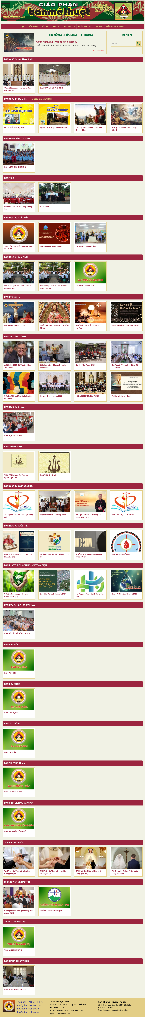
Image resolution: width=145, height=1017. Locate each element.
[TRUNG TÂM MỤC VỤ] (18, 937)
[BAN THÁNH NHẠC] (54, 462)
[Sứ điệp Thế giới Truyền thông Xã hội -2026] (18, 383)
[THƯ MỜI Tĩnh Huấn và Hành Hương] (90, 312)
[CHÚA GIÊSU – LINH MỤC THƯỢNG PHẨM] (54, 312)
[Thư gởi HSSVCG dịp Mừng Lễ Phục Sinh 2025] (90, 501)
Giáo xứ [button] (45, 26)
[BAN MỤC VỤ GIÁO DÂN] (90, 233)
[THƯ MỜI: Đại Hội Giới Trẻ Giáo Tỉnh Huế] (54, 541)
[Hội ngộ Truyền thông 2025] (54, 383)
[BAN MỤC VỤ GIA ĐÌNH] (90, 272)
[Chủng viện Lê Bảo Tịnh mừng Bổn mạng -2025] (18, 897)
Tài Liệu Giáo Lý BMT (41, 98)
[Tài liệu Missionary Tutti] (126, 383)
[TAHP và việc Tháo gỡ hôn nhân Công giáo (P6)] (90, 858)
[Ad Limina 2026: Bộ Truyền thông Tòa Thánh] (18, 352)
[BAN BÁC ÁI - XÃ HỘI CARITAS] (18, 620)
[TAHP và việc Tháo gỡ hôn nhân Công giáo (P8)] (18, 858)
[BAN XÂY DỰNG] (18, 699)
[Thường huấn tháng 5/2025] (54, 233)
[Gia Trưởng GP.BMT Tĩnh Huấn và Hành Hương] (18, 272)
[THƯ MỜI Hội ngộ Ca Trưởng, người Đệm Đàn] (18, 462)
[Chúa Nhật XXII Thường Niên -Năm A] (19, 42)
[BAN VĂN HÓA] (18, 660)
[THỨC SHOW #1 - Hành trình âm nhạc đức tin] (90, 541)
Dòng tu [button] (56, 26)
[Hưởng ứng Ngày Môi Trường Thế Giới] (90, 581)
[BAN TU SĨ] (54, 193)
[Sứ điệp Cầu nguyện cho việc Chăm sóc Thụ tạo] (18, 581)
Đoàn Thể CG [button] (84, 26)
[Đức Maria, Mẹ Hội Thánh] (18, 312)
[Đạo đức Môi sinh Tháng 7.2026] (54, 581)
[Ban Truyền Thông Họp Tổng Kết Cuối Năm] (126, 352)
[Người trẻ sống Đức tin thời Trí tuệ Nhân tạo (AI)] (18, 541)
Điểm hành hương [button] (115, 26)
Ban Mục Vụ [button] (69, 26)
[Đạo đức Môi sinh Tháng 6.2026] (126, 581)
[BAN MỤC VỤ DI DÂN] (18, 422)
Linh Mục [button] (98, 26)
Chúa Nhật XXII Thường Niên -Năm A (56, 41)
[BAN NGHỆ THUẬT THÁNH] (18, 976)
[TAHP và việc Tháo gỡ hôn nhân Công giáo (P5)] (126, 858)
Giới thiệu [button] (33, 26)
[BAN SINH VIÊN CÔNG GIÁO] (18, 818)
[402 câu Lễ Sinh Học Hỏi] (18, 114)
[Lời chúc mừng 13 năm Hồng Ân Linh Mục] (54, 352)
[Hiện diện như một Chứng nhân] (54, 501)
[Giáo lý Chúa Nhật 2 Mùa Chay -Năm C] (126, 114)
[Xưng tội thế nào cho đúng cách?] (126, 312)
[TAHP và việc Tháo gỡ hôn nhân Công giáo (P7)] (54, 858)
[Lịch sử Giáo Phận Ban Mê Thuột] (54, 114)
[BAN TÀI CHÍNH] (18, 739)
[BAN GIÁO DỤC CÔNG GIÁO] (126, 501)
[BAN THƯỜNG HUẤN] (18, 778)
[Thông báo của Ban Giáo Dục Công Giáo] (18, 501)
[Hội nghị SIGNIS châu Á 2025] (90, 383)
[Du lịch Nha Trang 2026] (90, 352)
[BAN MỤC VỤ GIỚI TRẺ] (126, 541)
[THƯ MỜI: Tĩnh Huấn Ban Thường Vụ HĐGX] (18, 233)
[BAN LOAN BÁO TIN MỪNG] (18, 154)
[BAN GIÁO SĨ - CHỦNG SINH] (54, 75)
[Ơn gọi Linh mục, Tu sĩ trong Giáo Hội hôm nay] (18, 75)
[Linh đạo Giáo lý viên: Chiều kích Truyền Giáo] (90, 114)
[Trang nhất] (23, 26)
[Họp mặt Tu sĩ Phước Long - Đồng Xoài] (18, 193)
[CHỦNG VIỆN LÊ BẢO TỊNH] (54, 897)
